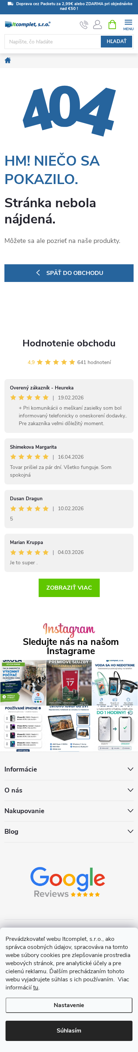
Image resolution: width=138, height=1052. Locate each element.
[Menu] (128, 24)
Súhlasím (69, 1031)
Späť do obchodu (74, 273)
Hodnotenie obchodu (69, 343)
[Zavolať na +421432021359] (84, 24)
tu (35, 988)
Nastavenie (69, 1005)
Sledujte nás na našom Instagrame (71, 647)
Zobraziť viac (69, 588)
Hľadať (117, 41)
